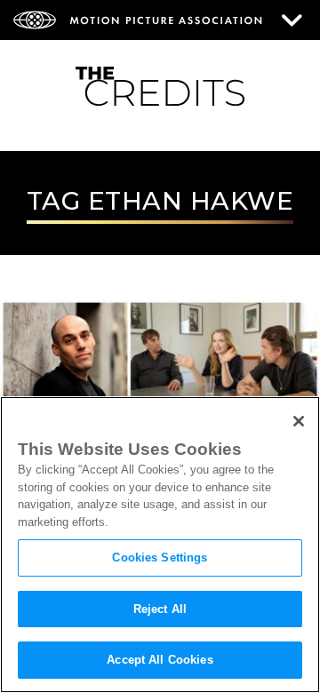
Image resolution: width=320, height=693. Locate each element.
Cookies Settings (159, 557)
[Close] (298, 421)
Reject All (160, 609)
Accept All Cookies (159, 659)
